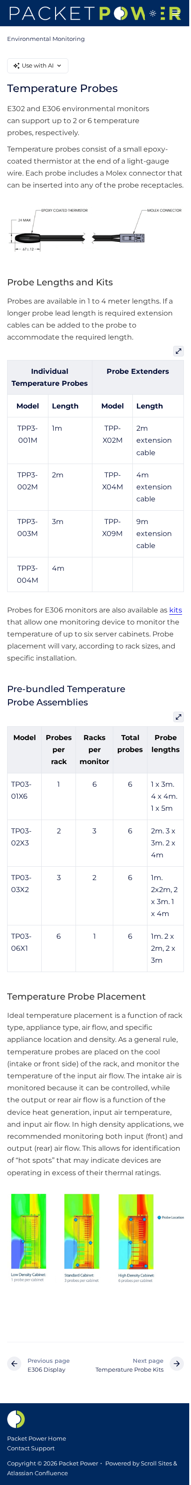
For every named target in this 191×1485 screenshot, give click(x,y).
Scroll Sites (156, 1463)
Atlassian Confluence (37, 1473)
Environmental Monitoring (46, 38)
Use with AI (38, 65)
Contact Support (31, 1448)
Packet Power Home (36, 1438)
